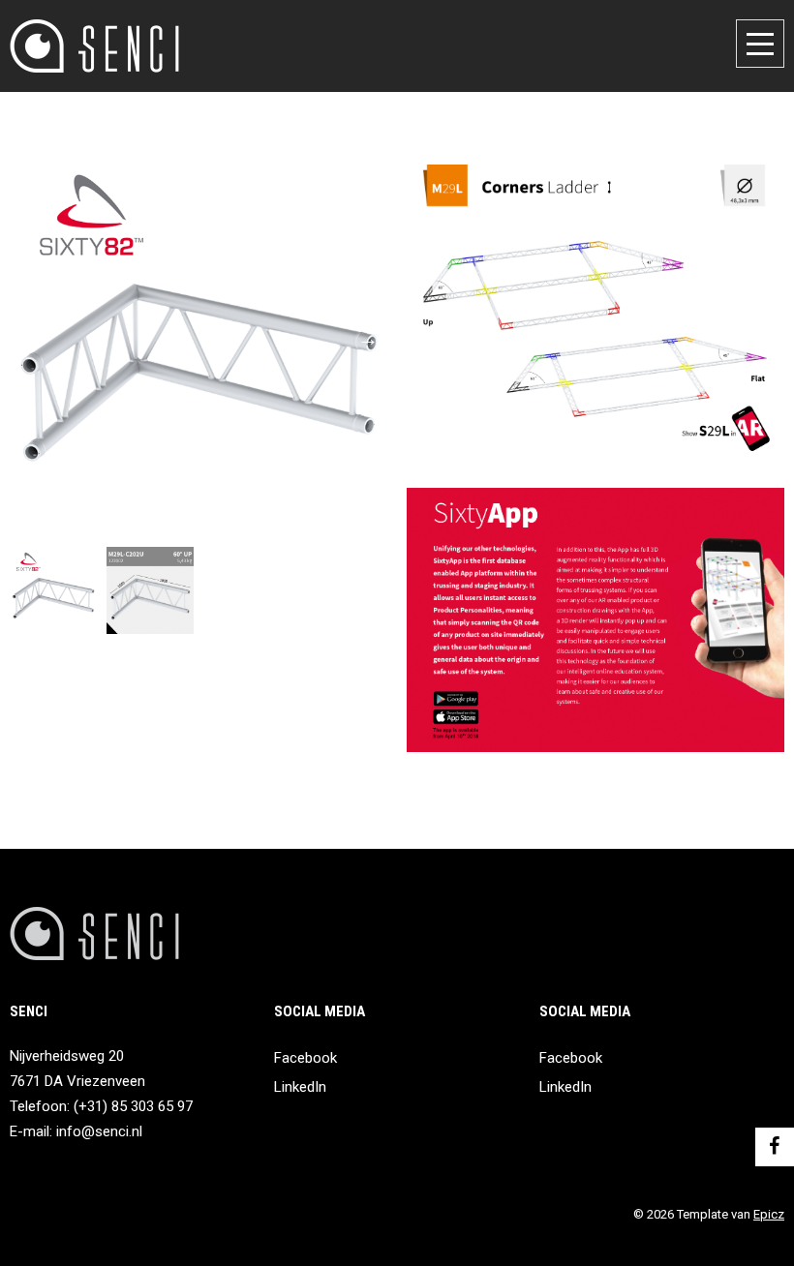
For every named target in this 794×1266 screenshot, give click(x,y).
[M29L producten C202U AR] (150, 590)
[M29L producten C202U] (198, 339)
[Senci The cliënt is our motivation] (94, 46)
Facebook (305, 1058)
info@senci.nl (99, 1131)
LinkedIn (300, 1087)
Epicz (768, 1214)
